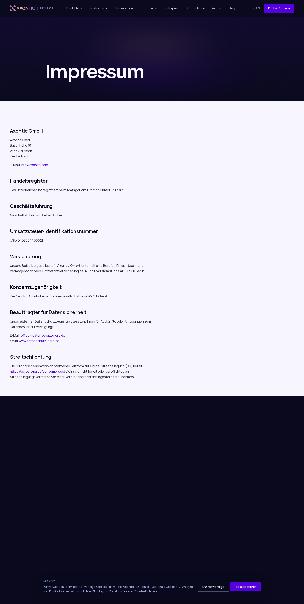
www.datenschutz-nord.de (39, 341)
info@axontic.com (34, 165)
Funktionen (96, 8)
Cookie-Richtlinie (145, 591)
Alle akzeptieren (245, 587)
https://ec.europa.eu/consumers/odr (38, 371)
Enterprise (172, 8)
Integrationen (123, 8)
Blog (232, 8)
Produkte (72, 8)
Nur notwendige (213, 587)
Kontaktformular (279, 8)
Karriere (217, 8)
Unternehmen (195, 8)
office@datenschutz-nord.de (43, 335)
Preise (154, 8)
